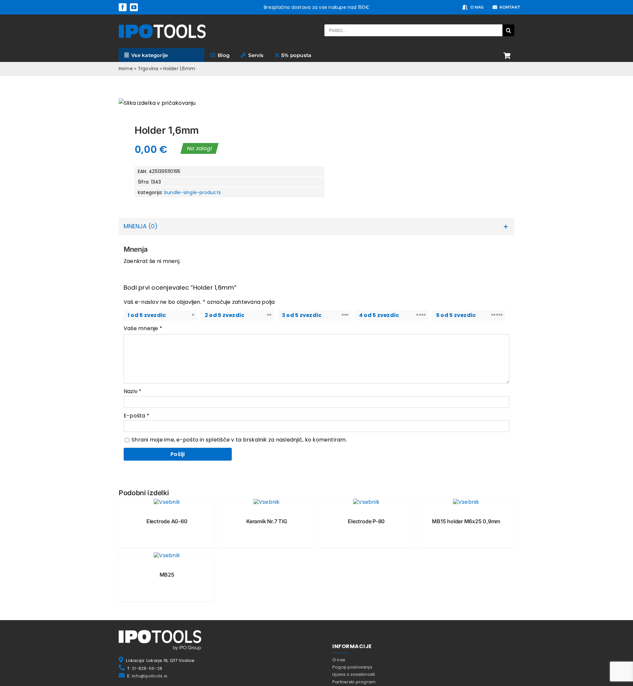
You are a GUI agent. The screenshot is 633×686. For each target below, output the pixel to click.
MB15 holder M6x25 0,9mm (466, 521)
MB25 (167, 574)
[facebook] (123, 7)
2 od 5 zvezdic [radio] (224, 315)
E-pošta (136, 415)
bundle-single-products (192, 192)
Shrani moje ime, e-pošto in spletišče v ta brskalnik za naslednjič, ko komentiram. (239, 439)
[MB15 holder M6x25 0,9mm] (466, 502)
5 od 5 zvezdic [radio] (456, 315)
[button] (316, 226)
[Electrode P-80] (366, 502)
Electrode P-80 (366, 521)
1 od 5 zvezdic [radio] (147, 315)
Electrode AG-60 (167, 521)
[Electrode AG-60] (167, 502)
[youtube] (134, 7)
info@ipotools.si (149, 676)
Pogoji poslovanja (352, 667)
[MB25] (167, 555)
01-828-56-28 (147, 668)
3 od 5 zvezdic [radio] (301, 315)
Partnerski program (354, 682)
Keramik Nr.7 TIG (266, 521)
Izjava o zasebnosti (353, 674)
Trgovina (148, 68)
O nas (338, 660)
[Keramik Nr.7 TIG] (267, 502)
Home (126, 68)
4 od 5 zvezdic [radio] (379, 315)
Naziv (133, 391)
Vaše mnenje (143, 328)
